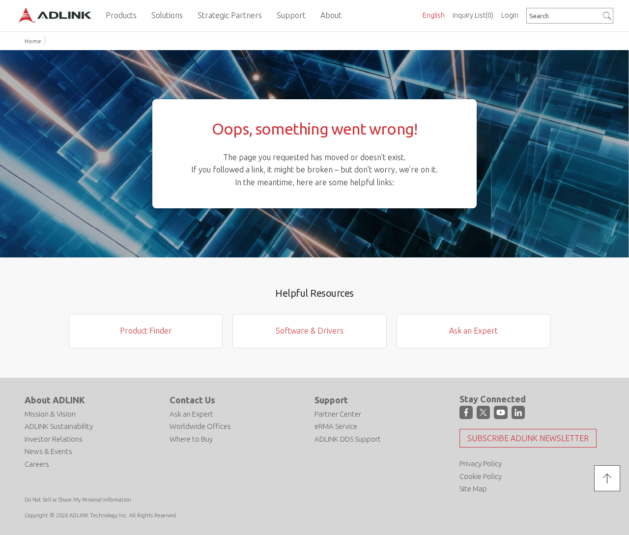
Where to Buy (191, 439)
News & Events (48, 451)
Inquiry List (473, 15)
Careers (37, 464)
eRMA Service (335, 426)
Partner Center (337, 414)
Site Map (473, 488)
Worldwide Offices (200, 426)
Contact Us (192, 400)
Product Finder (146, 330)
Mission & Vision (50, 414)
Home (33, 41)
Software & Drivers (309, 330)
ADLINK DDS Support (347, 439)
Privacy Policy (480, 463)
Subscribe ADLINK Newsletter (528, 438)
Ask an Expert (473, 330)
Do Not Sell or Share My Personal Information (78, 500)
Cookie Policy (480, 476)
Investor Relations (54, 439)
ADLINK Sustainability (59, 426)
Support (331, 400)
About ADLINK (55, 400)
